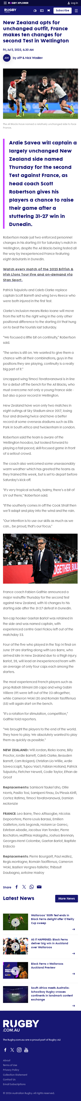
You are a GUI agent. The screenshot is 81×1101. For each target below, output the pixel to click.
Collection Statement (15, 1074)
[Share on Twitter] (24, 887)
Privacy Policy (11, 1069)
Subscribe (62, 10)
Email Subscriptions (14, 1084)
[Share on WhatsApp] (31, 887)
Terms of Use (10, 1065)
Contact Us (9, 1079)
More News (66, 898)
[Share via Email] (39, 887)
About (6, 1060)
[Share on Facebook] (16, 887)
